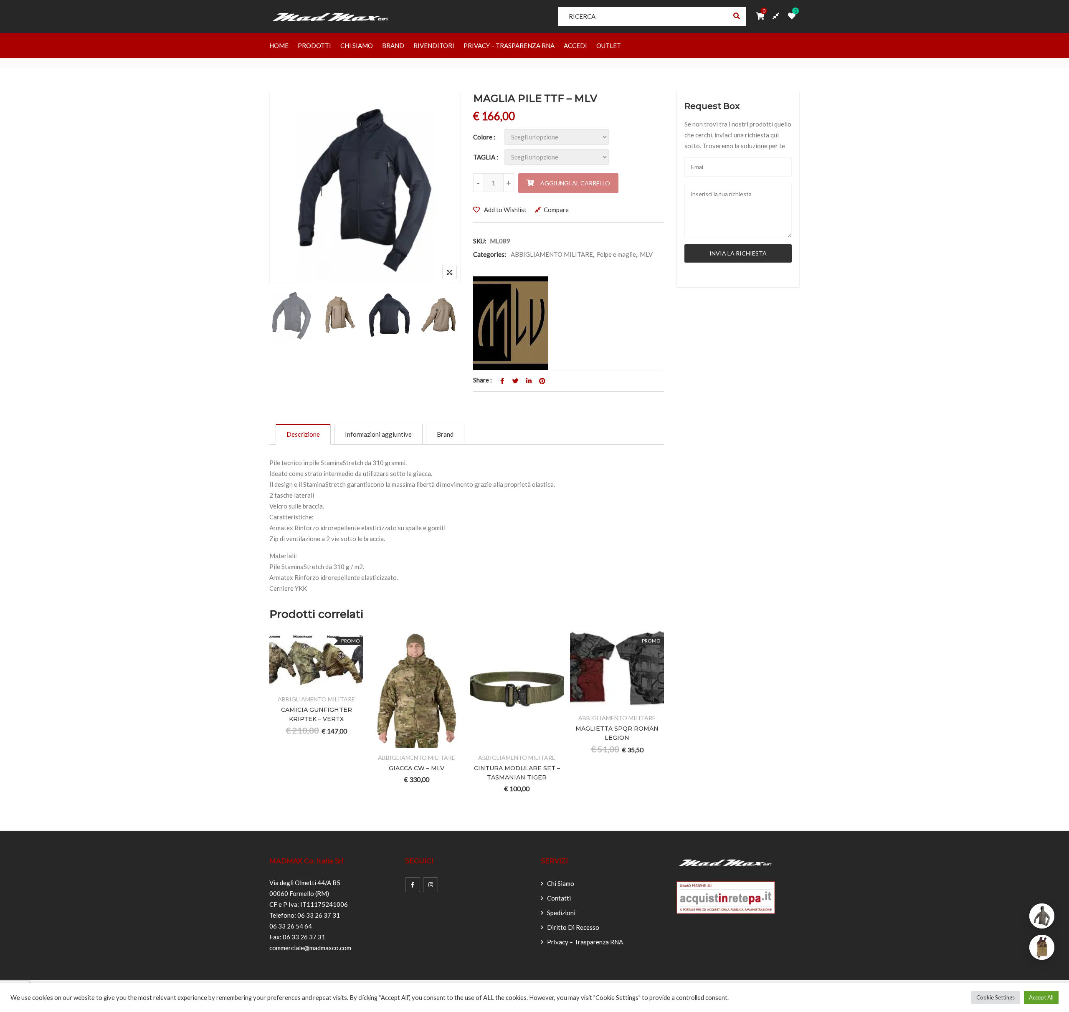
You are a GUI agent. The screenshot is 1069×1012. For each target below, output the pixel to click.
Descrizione (303, 434)
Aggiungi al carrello (575, 183)
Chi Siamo (356, 45)
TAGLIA (484, 157)
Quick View (347, 684)
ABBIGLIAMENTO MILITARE (552, 254)
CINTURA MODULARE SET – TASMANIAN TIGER (517, 772)
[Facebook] (412, 884)
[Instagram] (430, 884)
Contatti (559, 898)
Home (279, 45)
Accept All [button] (1041, 997)
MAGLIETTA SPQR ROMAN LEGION (617, 733)
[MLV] (510, 323)
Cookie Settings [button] (995, 997)
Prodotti (314, 45)
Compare (556, 209)
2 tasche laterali (291, 495)
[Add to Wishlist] (306, 684)
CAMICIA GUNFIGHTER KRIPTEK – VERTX (316, 714)
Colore (482, 137)
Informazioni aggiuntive (378, 434)
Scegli (285, 684)
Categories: (489, 254)
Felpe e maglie (616, 254)
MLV (646, 254)
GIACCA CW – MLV (416, 768)
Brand (393, 45)
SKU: (479, 241)
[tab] (303, 434)
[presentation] (275, 726)
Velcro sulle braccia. (296, 506)
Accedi (575, 45)
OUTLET (608, 45)
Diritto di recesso (573, 927)
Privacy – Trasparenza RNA (509, 45)
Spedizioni (561, 912)
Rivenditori (433, 45)
